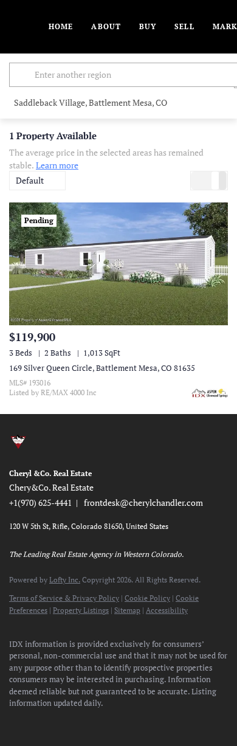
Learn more (57, 165)
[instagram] (88, 722)
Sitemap (127, 610)
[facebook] (15, 722)
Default (30, 180)
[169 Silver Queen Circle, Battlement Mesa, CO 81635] (118, 264)
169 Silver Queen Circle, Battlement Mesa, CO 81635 (102, 367)
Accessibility (167, 610)
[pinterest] (137, 722)
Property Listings (81, 610)
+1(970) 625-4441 (40, 502)
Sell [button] (184, 26)
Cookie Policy (147, 598)
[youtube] (112, 722)
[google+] (161, 722)
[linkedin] (39, 722)
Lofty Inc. (64, 579)
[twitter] (64, 722)
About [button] (106, 26)
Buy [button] (147, 26)
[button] (24, 75)
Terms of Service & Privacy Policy (64, 598)
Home (61, 26)
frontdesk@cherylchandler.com (143, 502)
